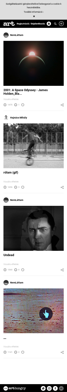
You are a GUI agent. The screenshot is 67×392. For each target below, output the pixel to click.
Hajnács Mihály (18, 117)
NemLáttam (16, 35)
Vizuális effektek (11, 99)
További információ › (34, 12)
